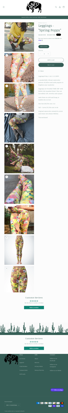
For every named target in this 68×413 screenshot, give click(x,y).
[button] (4, 7)
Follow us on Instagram (53, 365)
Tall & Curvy (43, 46)
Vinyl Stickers (23, 366)
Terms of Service (39, 370)
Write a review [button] (34, 307)
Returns (37, 362)
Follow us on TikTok (55, 370)
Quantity (40, 50)
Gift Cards (22, 374)
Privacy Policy (39, 366)
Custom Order (23, 370)
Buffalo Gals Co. (11, 411)
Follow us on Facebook (53, 359)
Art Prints (22, 358)
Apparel (21, 362)
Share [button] (42, 71)
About (36, 358)
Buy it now (51, 65)
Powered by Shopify (19, 411)
